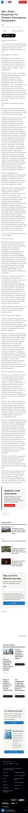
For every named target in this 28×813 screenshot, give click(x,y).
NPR (12, 526)
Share (4, 31)
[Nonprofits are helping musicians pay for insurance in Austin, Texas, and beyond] (6, 561)
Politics (5, 513)
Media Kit (17, 788)
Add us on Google (17, 31)
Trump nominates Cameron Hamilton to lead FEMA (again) (19, 654)
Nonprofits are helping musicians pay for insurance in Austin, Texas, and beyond (18, 563)
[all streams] (26, 810)
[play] (3, 810)
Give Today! (10, 505)
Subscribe (14, 603)
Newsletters (6, 788)
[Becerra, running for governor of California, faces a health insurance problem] (8, 651)
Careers (5, 781)
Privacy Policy (19, 768)
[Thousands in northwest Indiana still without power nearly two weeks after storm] (6, 549)
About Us (5, 772)
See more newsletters (9, 719)
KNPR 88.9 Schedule (20, 772)
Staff (4, 778)
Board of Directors (19, 782)
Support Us (6, 784)
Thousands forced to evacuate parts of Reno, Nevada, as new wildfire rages (18, 531)
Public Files (17, 785)
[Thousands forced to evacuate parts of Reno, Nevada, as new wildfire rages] (6, 529)
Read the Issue (14, 752)
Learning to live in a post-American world (13, 541)
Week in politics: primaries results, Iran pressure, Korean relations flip (7, 685)
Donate (23, 2)
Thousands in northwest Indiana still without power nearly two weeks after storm (18, 551)
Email (4, 586)
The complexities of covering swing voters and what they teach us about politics (20, 685)
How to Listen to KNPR (19, 779)
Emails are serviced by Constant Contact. (12, 599)
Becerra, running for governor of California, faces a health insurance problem (8, 664)
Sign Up (14, 722)
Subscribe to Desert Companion (8, 791)
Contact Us (5, 775)
